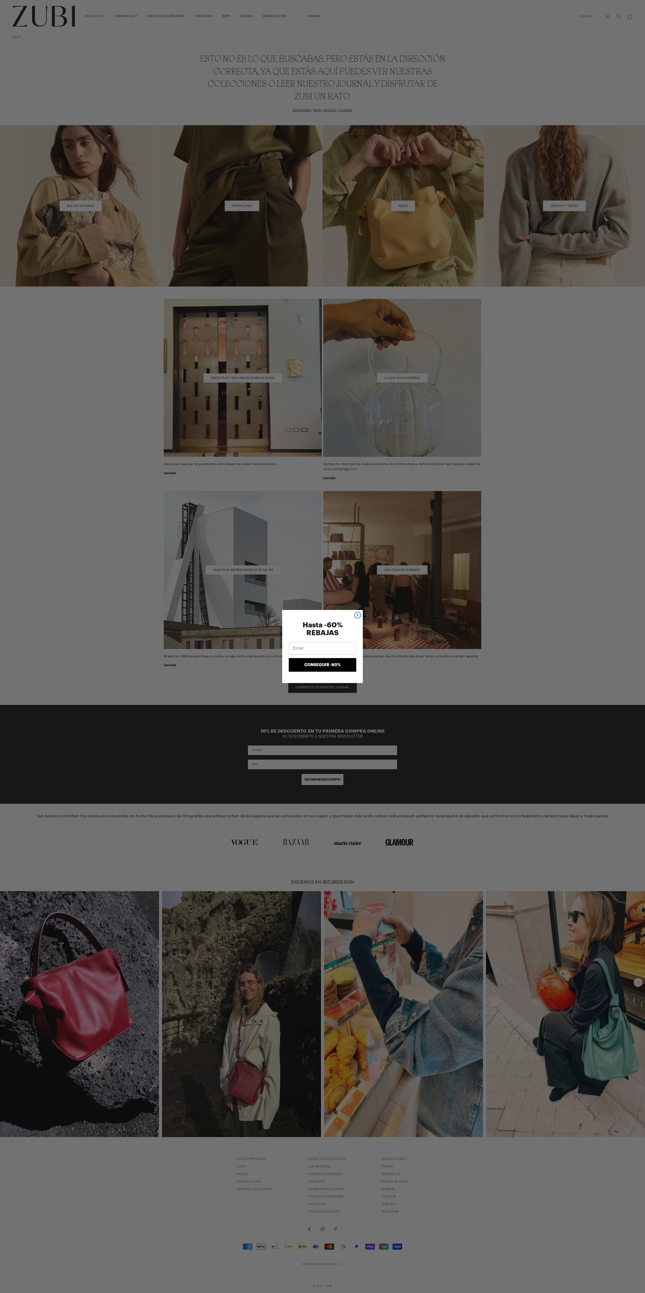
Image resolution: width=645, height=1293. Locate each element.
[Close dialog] (357, 615)
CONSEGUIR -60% (322, 665)
